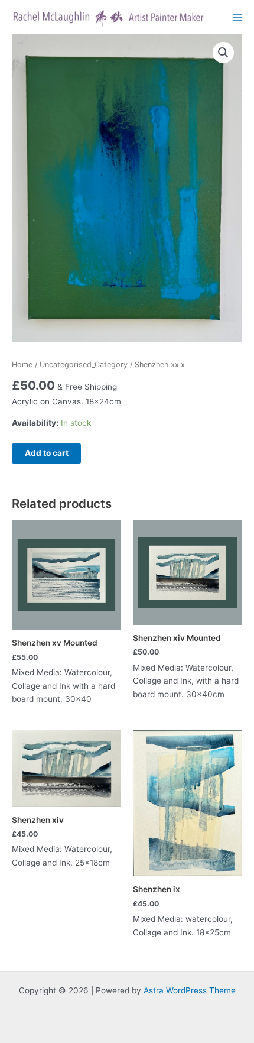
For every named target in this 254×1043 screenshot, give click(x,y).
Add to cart (47, 453)
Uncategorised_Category (84, 364)
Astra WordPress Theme (190, 990)
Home (22, 364)
